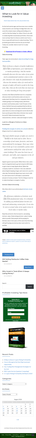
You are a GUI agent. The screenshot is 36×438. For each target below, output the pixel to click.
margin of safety (11, 241)
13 (17, 408)
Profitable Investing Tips (11, 20)
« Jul (17, 419)
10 (3, 408)
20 (17, 411)
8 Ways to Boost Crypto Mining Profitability (17, 360)
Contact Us (22, 434)
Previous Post (9, 254)
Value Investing (24, 20)
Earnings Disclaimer (20, 436)
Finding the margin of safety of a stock (14, 129)
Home (3, 434)
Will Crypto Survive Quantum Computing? (16, 371)
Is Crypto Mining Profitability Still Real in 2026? (18, 373)
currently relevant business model (15, 239)
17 (3, 411)
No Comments (8, 264)
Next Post (28, 267)
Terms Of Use (15, 434)
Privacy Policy (8, 434)
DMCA (13, 436)
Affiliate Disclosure (30, 434)
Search (4, 283)
